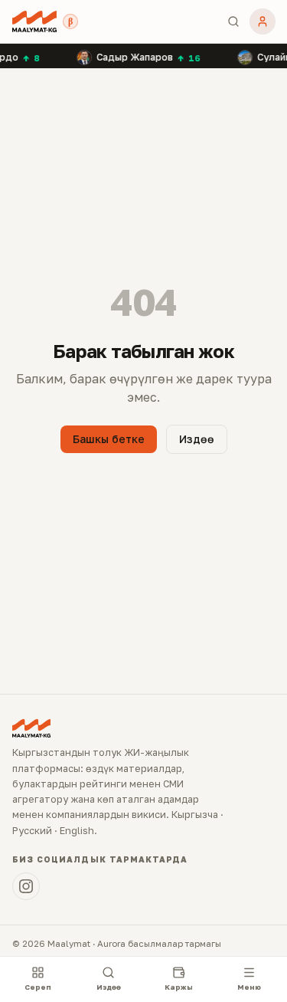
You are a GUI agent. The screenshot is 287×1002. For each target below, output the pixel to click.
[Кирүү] (262, 21)
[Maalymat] (34, 21)
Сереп (37, 987)
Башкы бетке (109, 438)
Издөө (196, 438)
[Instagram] (26, 886)
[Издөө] (233, 21)
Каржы (179, 987)
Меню (249, 987)
